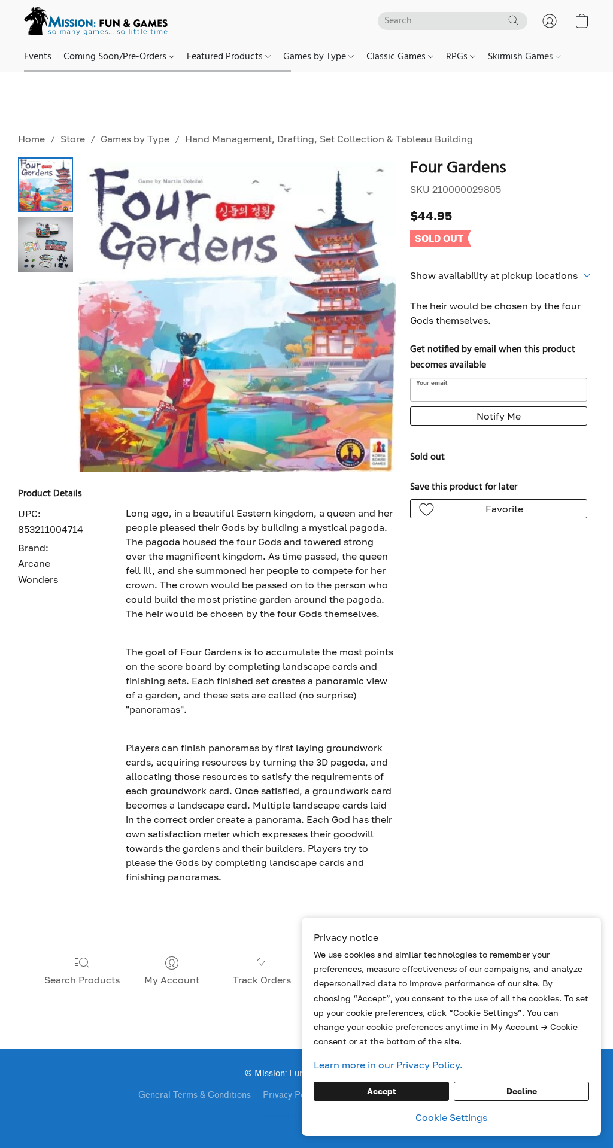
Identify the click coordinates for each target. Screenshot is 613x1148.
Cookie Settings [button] (451, 1117)
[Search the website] (514, 20)
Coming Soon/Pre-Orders (116, 57)
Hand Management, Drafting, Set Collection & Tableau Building (329, 139)
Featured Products (226, 57)
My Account (171, 980)
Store (72, 139)
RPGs (458, 57)
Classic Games (397, 57)
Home (31, 139)
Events (37, 57)
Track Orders (262, 980)
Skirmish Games (522, 57)
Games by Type (315, 57)
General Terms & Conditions (194, 1095)
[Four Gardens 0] (45, 184)
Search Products (82, 980)
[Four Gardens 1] (45, 244)
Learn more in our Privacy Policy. (388, 1065)
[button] (96, 21)
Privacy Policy (290, 1095)
